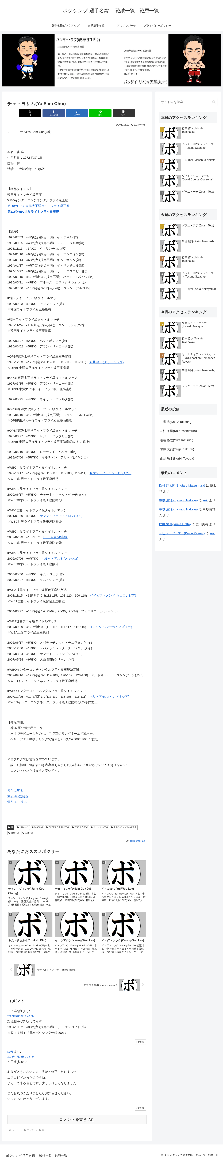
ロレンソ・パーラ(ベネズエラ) (110, 627)
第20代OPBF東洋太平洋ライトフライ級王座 (38, 206)
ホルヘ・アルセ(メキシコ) (60, 558)
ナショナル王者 (100, 827)
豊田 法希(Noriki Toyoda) (177, 458)
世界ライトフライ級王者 (125, 827)
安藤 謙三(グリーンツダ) (106, 362)
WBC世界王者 (81, 827)
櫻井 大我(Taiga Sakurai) (177, 449)
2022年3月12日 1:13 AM (20, 1056)
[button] (124, 113)
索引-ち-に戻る (17, 796)
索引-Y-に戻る (17, 802)
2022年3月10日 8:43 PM (20, 1016)
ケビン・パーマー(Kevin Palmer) (182, 533)
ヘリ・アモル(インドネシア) (109, 696)
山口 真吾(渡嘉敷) (55, 537)
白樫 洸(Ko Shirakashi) (175, 422)
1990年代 (24, 827)
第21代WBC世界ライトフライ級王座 (33, 211)
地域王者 (29, 833)
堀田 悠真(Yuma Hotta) (175, 524)
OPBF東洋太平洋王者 (59, 827)
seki (10, 1051)
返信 (141, 1042)
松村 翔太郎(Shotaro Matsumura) (182, 485)
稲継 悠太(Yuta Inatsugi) (176, 440)
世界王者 (15, 833)
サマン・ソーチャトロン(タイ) (111, 473)
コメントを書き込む (77, 1119)
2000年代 (38, 827)
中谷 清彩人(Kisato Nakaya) (178, 500)
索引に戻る (15, 790)
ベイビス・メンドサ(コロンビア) (113, 595)
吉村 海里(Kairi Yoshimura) (178, 431)
